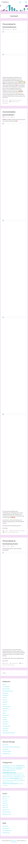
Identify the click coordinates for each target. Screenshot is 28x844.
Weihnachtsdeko (20, 783)
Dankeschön (12, 767)
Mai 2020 (5, 803)
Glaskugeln (19, 768)
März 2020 (5, 807)
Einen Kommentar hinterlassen (11, 532)
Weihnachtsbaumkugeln (9, 732)
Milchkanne (12, 776)
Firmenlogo (19, 767)
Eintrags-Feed (6, 828)
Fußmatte (5, 693)
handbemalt (6, 770)
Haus (17, 773)
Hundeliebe (5, 749)
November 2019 (7, 812)
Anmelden (5, 826)
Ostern (4, 713)
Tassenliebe (6, 721)
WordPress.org (6, 832)
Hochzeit (6, 100)
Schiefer (4, 780)
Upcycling (5, 730)
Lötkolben (22, 775)
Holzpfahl (5, 702)
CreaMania (5, 2)
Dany (15, 29)
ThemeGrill (14, 842)
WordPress (14, 840)
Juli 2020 (5, 798)
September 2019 (7, 814)
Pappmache (8, 778)
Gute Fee (5, 697)
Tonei (24, 780)
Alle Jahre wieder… (7, 751)
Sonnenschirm (16, 780)
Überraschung (5, 785)
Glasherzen (5, 695)
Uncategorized (6, 726)
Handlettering (14, 100)
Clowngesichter (20, 765)
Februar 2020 (6, 809)
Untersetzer (6, 728)
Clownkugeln (6, 686)
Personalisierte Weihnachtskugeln (11, 747)
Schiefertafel (6, 715)
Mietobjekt (5, 101)
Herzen (20, 100)
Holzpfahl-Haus (6, 753)
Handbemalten (12, 770)
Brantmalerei (13, 765)
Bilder (4, 684)
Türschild (5, 724)
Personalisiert (21, 530)
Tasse (21, 780)
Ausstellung (4, 765)
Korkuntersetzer (7, 706)
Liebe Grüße (14, 775)
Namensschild (22, 776)
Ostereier (5, 710)
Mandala (5, 776)
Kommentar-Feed (7, 830)
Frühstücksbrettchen (8, 691)
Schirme (5, 717)
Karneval (5, 704)
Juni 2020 (5, 801)
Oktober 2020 (6, 796)
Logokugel (18, 775)
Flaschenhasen (6, 689)
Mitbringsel (6, 708)
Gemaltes (8, 768)
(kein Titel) (5, 744)
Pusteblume (21, 778)
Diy (14, 767)
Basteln (8, 765)
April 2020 (5, 805)
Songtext (5, 719)
